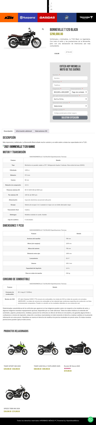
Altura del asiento (33, 248)
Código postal (58, 110)
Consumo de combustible (10, 293)
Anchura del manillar (33, 238)
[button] (43, 29)
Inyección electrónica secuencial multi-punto (38, 200)
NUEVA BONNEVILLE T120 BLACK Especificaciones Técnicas (48, 156)
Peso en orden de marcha (34, 273)
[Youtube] (51, 9)
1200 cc (27, 170)
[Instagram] (51, 6)
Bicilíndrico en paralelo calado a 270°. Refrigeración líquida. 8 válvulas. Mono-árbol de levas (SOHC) (55, 165)
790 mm (68, 248)
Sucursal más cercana (61, 103)
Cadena (27, 210)
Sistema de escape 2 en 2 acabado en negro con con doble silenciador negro (48, 205)
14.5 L (68, 268)
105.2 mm (69, 263)
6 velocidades (29, 219)
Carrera (13, 180)
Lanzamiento (34, 258)
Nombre (56, 75)
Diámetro (13, 175)
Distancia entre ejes (33, 253)
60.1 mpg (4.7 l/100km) (25, 292)
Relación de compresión (13, 185)
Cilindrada (13, 170)
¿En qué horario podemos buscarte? (66, 96)
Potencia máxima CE (13, 190)
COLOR (56, 53)
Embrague (13, 214)
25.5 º (67, 258)
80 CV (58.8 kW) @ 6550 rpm (33, 190)
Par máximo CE (13, 195)
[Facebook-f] (51, 3)
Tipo (13, 165)
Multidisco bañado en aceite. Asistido (36, 214)
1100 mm (69, 243)
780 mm (68, 238)
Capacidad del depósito (33, 268)
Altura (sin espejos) (33, 243)
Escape (13, 205)
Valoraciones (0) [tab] (41, 131)
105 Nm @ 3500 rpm (31, 195)
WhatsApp (56, 82)
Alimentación (13, 200)
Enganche (56, 89)
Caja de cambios (13, 219)
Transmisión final (13, 210)
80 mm (27, 180)
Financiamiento (76, 89)
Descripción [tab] (8, 131)
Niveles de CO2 (10, 299)
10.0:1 (27, 185)
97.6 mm (27, 175)
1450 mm (69, 253)
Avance (33, 263)
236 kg (68, 273)
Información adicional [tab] (24, 131)
